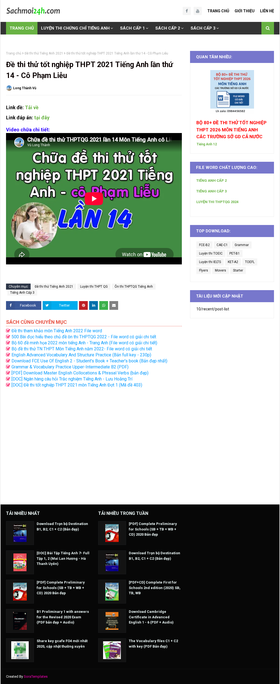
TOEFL (250, 262)
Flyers (203, 270)
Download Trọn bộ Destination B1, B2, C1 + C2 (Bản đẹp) (62, 526)
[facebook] (187, 11)
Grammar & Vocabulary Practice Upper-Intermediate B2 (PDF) (70, 367)
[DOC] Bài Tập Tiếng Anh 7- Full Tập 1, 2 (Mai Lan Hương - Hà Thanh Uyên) (63, 558)
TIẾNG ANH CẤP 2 (211, 180)
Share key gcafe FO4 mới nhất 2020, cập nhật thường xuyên (62, 643)
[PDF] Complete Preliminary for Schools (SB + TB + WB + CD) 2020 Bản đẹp (61, 587)
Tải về (32, 107)
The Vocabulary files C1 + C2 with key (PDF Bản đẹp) (153, 643)
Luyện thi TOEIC (211, 253)
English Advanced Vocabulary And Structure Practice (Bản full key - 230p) (81, 354)
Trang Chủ (218, 11)
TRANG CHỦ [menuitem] (22, 28)
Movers (220, 270)
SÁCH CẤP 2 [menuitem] (167, 28)
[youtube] (198, 11)
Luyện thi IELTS (210, 262)
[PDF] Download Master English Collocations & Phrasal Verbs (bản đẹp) (79, 373)
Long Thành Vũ (24, 88)
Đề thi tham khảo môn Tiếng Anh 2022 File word (56, 330)
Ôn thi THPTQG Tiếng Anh (134, 286)
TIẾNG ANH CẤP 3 (211, 191)
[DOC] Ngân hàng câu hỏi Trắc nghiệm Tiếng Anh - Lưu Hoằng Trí (71, 379)
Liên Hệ (267, 11)
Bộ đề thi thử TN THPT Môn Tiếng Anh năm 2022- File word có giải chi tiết (81, 348)
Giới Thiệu (245, 11)
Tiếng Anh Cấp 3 (22, 293)
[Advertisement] (94, 443)
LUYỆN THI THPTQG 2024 (217, 202)
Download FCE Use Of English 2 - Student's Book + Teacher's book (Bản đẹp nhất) (89, 360)
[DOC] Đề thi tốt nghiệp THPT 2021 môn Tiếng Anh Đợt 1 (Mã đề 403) (76, 385)
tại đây (41, 117)
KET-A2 (233, 262)
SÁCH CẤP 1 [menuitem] (132, 28)
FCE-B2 (204, 245)
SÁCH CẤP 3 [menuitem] (203, 28)
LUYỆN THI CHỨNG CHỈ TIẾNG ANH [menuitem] (75, 28)
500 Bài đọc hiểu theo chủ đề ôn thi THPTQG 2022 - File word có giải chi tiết (83, 336)
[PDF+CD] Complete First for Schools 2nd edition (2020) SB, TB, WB (154, 587)
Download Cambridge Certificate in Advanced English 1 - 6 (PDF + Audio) (151, 617)
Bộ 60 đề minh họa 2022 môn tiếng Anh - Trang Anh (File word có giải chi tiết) (84, 342)
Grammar (242, 245)
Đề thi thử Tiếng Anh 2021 (44, 53)
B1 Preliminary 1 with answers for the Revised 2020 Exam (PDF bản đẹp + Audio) (63, 617)
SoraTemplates (36, 676)
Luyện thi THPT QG (94, 286)
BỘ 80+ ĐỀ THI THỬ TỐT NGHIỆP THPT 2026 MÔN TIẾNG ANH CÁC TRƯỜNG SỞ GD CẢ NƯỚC (231, 129)
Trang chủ (13, 53)
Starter (238, 270)
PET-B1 (234, 253)
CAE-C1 (222, 245)
